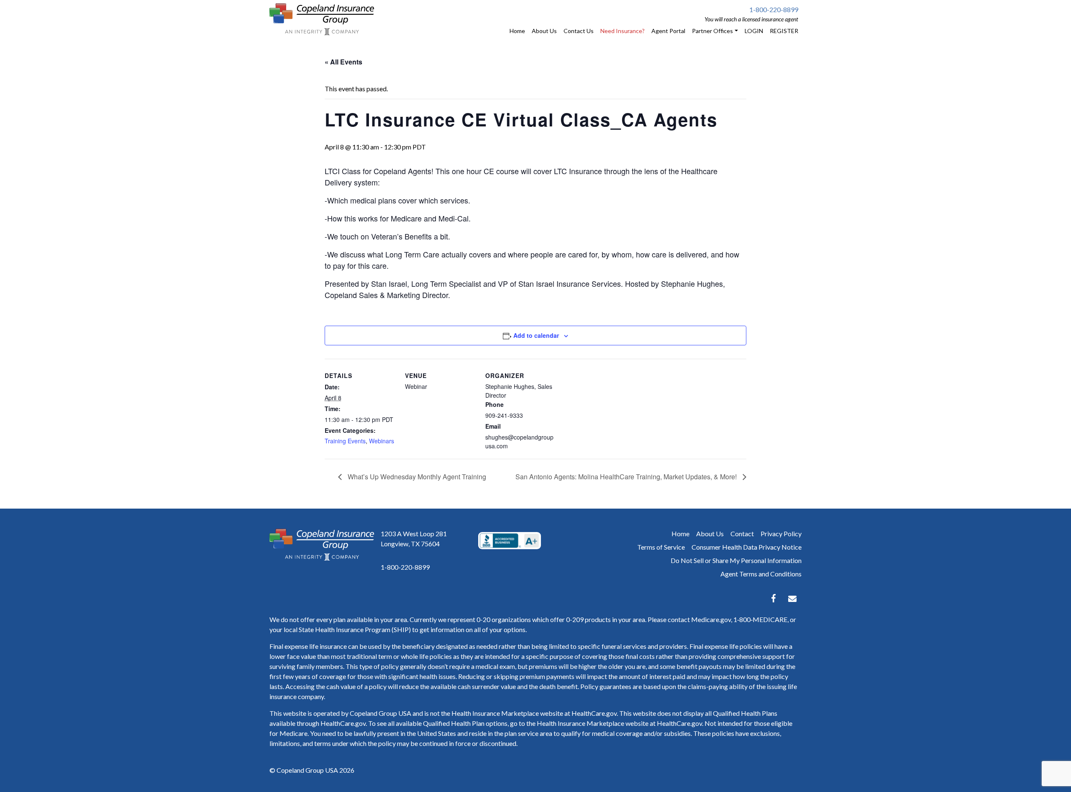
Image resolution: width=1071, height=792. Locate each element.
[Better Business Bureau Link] (509, 541)
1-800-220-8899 (773, 9)
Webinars (381, 441)
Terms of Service (661, 547)
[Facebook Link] (773, 598)
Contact (742, 533)
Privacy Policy (781, 533)
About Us (710, 533)
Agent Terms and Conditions (761, 574)
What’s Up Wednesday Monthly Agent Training (416, 476)
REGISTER (784, 30)
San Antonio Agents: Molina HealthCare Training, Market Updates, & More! (626, 476)
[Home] (321, 19)
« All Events (343, 62)
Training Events (345, 441)
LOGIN (754, 30)
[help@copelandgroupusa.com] (792, 598)
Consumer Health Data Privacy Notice (747, 547)
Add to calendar (536, 335)
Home (680, 533)
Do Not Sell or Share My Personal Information (736, 560)
